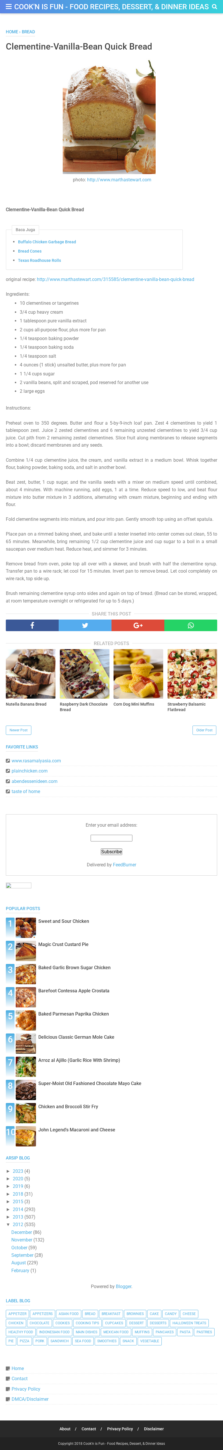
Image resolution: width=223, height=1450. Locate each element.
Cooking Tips (87, 1323)
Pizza (24, 1341)
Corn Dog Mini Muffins (134, 704)
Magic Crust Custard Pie (63, 944)
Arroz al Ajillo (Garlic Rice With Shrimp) (79, 1060)
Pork (39, 1341)
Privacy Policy (26, 1389)
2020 (18, 1178)
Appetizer (17, 1314)
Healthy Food (20, 1332)
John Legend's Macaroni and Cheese (76, 1130)
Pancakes (165, 1332)
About (65, 1429)
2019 (18, 1186)
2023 (18, 1171)
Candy (171, 1314)
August (19, 1262)
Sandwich (60, 1341)
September (23, 1255)
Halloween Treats (189, 1323)
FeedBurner (124, 865)
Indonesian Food (54, 1332)
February (20, 1270)
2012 (18, 1224)
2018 (18, 1194)
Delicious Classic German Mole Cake (76, 1037)
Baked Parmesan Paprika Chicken (73, 1014)
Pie (11, 1341)
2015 (18, 1201)
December (22, 1232)
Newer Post (19, 730)
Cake (154, 1314)
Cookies (62, 1323)
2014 (18, 1209)
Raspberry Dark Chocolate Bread (84, 707)
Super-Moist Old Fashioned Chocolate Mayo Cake (89, 1083)
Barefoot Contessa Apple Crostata (73, 991)
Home (18, 1368)
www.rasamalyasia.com (36, 761)
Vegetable (149, 1341)
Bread (90, 1314)
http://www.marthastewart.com (119, 179)
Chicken (16, 1323)
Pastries (204, 1332)
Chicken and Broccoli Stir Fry (68, 1106)
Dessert (136, 1323)
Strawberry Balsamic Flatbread (187, 707)
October (19, 1247)
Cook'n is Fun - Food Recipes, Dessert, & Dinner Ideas (111, 7)
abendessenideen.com (34, 781)
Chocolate (39, 1323)
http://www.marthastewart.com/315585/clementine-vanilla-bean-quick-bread (115, 279)
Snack (128, 1341)
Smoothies (106, 1341)
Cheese (189, 1314)
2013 (18, 1217)
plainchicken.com (30, 771)
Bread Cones (30, 251)
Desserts (158, 1323)
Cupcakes (114, 1323)
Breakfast (111, 1314)
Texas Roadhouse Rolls (39, 260)
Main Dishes (86, 1332)
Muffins (142, 1332)
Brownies (135, 1314)
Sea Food (83, 1341)
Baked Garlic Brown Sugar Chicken (74, 967)
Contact (20, 1378)
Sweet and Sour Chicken (63, 921)
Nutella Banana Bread (26, 704)
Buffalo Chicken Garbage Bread (47, 242)
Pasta (185, 1332)
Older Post (204, 730)
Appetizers (43, 1314)
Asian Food (69, 1314)
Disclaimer (154, 1429)
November (22, 1240)
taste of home (26, 791)
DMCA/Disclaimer (30, 1399)
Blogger (123, 1286)
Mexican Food (116, 1332)
